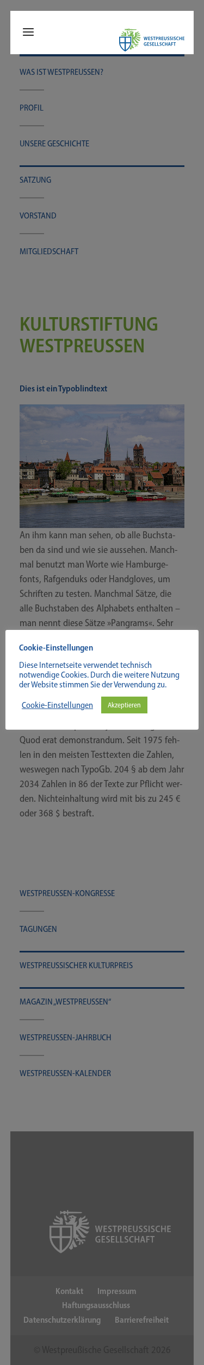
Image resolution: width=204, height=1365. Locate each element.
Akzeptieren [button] (124, 705)
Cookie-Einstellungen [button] (57, 705)
